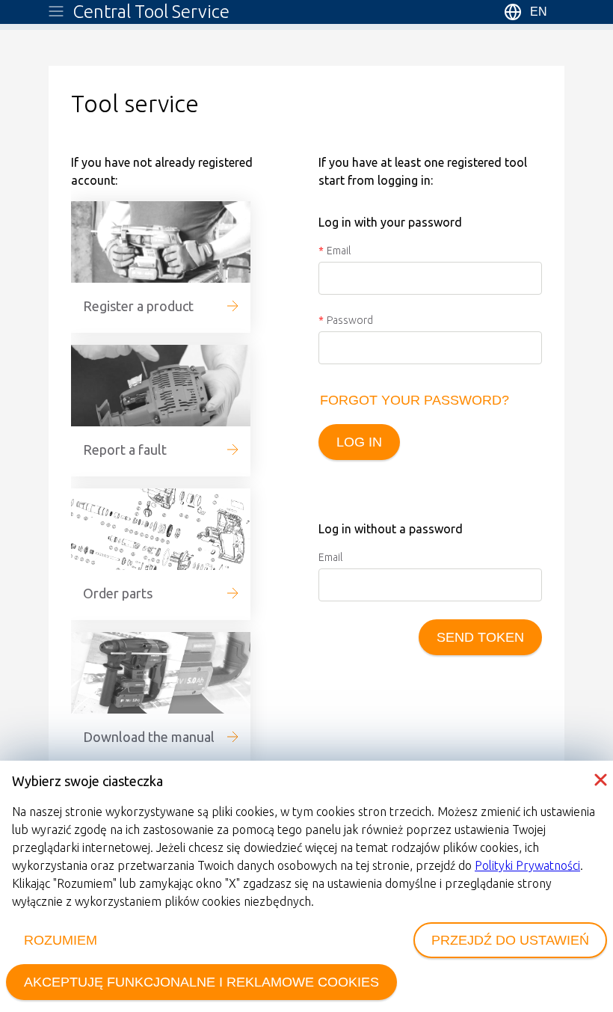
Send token (480, 637)
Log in (359, 442)
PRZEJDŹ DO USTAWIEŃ (510, 940)
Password (350, 320)
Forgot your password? (414, 400)
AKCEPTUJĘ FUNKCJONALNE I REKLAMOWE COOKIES (201, 982)
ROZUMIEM (60, 940)
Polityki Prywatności (527, 865)
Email (339, 251)
